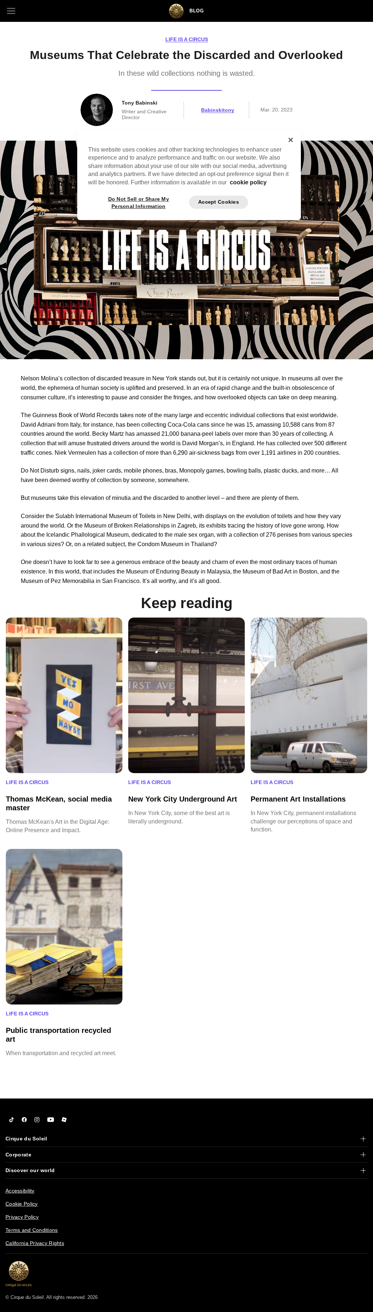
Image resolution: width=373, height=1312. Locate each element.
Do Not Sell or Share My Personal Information (138, 202)
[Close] (291, 140)
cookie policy (248, 182)
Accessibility (20, 1191)
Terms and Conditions (31, 1230)
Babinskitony (217, 110)
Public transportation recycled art (58, 1034)
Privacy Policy (22, 1217)
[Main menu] (11, 11)
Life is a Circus (186, 39)
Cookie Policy (21, 1204)
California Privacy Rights (34, 1243)
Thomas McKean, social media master (59, 803)
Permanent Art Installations (298, 799)
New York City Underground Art (182, 799)
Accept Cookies (218, 202)
